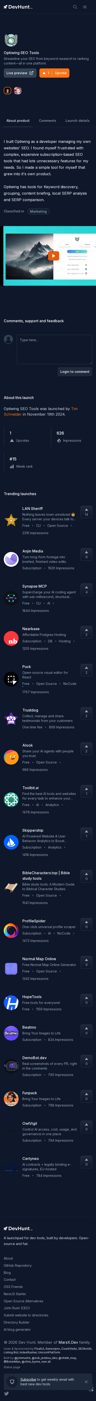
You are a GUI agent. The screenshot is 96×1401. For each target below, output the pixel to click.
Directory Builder (17, 1322)
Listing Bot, (12, 1352)
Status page (12, 1367)
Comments (47, 121)
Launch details (77, 121)
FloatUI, (39, 1348)
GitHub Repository (18, 1265)
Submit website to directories (26, 1315)
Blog (7, 1273)
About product (18, 121)
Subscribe (28, 1379)
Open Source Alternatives (23, 1301)
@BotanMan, (13, 1361)
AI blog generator (17, 1329)
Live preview (17, 73)
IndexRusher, (29, 1352)
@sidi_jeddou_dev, (45, 1358)
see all (46, 1361)
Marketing (38, 211)
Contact (10, 1279)
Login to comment (74, 372)
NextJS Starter (15, 1294)
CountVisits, (69, 1348)
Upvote (57, 73)
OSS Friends (13, 1287)
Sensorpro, (53, 1348)
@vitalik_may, (67, 1358)
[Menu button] (85, 7)
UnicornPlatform (49, 1352)
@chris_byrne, (31, 1361)
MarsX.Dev (68, 1342)
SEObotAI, (85, 1348)
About (8, 1258)
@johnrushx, (23, 1358)
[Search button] (75, 7)
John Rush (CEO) (17, 1308)
